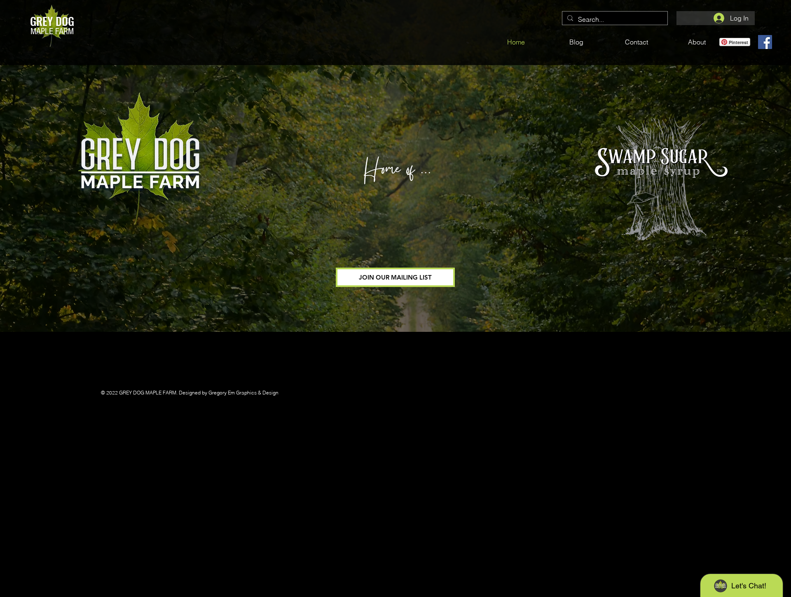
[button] (395, 277)
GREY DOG (52, 21)
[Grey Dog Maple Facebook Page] (765, 42)
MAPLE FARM (52, 31)
